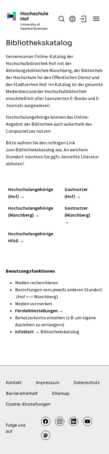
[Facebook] (45, 421)
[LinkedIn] (73, 421)
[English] (72, 19)
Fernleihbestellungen (36, 310)
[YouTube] (87, 421)
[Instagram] (59, 421)
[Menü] (96, 19)
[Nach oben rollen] (96, 441)
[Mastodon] (45, 435)
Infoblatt (24, 331)
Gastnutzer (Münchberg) (77, 211)
